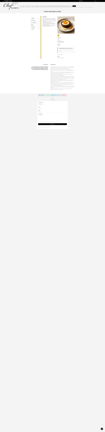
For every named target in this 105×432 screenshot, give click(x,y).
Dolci (35, 25)
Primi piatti (35, 20)
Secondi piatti (35, 22)
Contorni (35, 29)
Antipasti (35, 18)
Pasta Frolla (60, 51)
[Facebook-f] (4, 1)
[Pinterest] (9, 1)
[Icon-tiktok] (11, 1)
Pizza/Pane (35, 27)
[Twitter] (5, 1)
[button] (41, 95)
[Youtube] (7, 1)
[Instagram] (8, 1)
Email (39, 110)
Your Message (40, 113)
